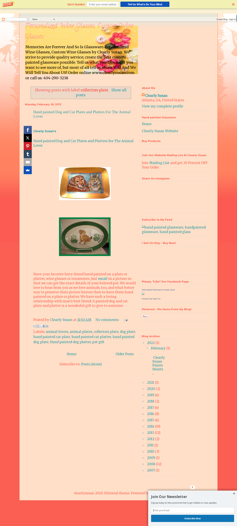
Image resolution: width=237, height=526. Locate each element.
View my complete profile (162, 106)
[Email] (28, 162)
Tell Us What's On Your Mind (145, 4)
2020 (151, 389)
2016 (151, 414)
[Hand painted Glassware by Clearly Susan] (143, 294)
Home (71, 354)
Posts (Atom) (91, 364)
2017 (151, 408)
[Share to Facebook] (44, 326)
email (102, 279)
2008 (151, 464)
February (158, 348)
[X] (28, 138)
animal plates (81, 332)
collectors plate (106, 332)
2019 (151, 395)
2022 (151, 343)
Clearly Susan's (44, 131)
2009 (151, 458)
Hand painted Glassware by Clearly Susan (158, 290)
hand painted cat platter (91, 337)
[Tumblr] (28, 154)
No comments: (107, 320)
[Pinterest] (28, 146)
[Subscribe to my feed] (177, 232)
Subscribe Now (193, 518)
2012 (151, 439)
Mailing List (159, 163)
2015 (151, 420)
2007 (151, 470)
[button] (118, 4)
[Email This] (34, 326)
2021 (151, 382)
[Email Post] (125, 320)
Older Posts (125, 354)
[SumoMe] (28, 170)
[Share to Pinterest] (47, 326)
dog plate (127, 332)
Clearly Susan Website (160, 131)
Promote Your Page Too (151, 299)
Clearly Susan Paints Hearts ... (159, 363)
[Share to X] (41, 326)
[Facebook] (28, 130)
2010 (151, 451)
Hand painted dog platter (70, 342)
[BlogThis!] (38, 326)
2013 (151, 433)
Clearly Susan (156, 96)
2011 (150, 445)
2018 (151, 401)
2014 (151, 426)
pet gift (98, 342)
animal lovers (57, 332)
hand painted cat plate (51, 337)
